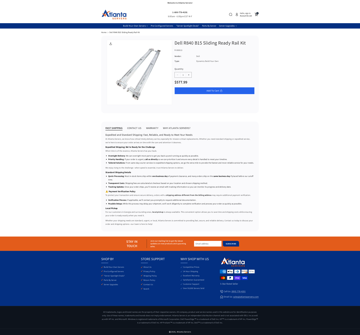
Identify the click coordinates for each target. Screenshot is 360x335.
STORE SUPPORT (153, 259)
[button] (230, 14)
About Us (147, 267)
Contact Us (148, 284)
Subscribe (231, 243)
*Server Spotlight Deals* (114, 275)
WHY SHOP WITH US (195, 259)
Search (146, 289)
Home (103, 32)
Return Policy (149, 280)
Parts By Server (110, 280)
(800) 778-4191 (238, 291)
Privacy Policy (149, 271)
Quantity (179, 68)
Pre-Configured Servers (114, 271)
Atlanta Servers (184, 332)
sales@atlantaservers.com (246, 296)
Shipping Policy (150, 275)
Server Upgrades (111, 284)
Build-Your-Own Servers (114, 267)
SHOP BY (107, 259)
